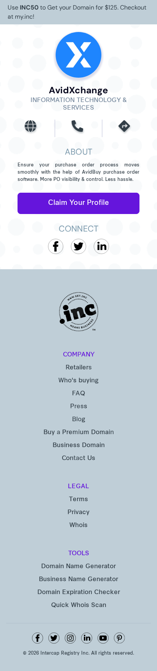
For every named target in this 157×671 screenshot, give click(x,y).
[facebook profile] (55, 246)
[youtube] (103, 638)
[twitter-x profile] (78, 246)
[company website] (31, 128)
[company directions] (125, 128)
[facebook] (37, 638)
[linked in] (86, 638)
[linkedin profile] (101, 246)
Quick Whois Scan (78, 605)
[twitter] (53, 638)
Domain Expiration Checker (78, 593)
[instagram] (70, 638)
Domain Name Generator (78, 567)
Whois (78, 525)
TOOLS (78, 554)
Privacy (78, 513)
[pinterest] (119, 638)
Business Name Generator (78, 580)
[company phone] (78, 128)
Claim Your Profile (78, 203)
